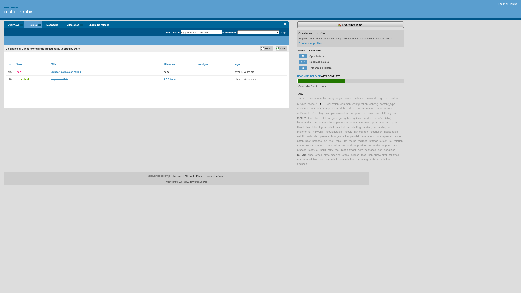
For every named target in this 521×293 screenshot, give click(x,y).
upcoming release (99, 25)
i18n (315, 122)
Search (285, 24)
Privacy (200, 176)
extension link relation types (379, 113)
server (301, 154)
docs (352, 108)
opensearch (326, 136)
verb (372, 159)
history (388, 118)
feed (310, 118)
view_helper (384, 159)
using (364, 159)
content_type (387, 104)
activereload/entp (159, 176)
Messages (52, 25)
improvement (341, 122)
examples (342, 113)
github (347, 118)
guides (357, 118)
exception (355, 113)
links (314, 127)
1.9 (299, 98)
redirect (362, 141)
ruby (360, 150)
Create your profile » (311, 43)
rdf (345, 141)
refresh (383, 141)
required (347, 145)
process (317, 141)
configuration (360, 104)
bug (380, 98)
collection (333, 104)
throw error (380, 155)
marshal (329, 127)
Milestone (169, 64)
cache (311, 104)
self (380, 150)
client (321, 103)
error (313, 113)
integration (356, 122)
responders (360, 145)
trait (299, 159)
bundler (301, 104)
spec (311, 155)
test (363, 155)
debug (343, 108)
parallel (354, 136)
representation (314, 145)
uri (358, 159)
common (345, 104)
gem (334, 118)
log (321, 127)
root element (348, 150)
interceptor (370, 122)
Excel (268, 48)
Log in (501, 3)
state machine (332, 155)
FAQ (185, 176)
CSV (283, 48)
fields (318, 118)
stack (318, 155)
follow (326, 118)
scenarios (370, 150)
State (20, 64)
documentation (365, 108)
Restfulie (11, 7)
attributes (358, 98)
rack (331, 141)
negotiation (376, 131)
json (394, 122)
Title (53, 64)
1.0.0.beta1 (170, 79)
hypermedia (304, 122)
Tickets (30, 25)
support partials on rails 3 (66, 72)
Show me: (231, 32)
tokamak (394, 155)
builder (395, 98)
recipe (352, 141)
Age (237, 64)
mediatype (384, 127)
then (370, 155)
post (308, 141)
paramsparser (384, 136)
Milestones (70, 25)
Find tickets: (173, 32)
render (300, 145)
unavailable (310, 159)
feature (301, 117)
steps (345, 155)
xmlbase (302, 164)
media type (369, 127)
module (348, 131)
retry (330, 150)
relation (398, 141)
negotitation (391, 131)
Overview (11, 25)
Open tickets (313, 56)
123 (10, 72)
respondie (374, 145)
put (325, 141)
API (192, 176)
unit (321, 159)
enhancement (384, 108)
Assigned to (205, 64)
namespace (361, 131)
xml (394, 159)
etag (320, 113)
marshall (341, 127)
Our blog (176, 176)
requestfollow (332, 145)
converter (302, 108)
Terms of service (214, 176)
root (337, 150)
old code (312, 136)
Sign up (513, 3)
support (355, 155)
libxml (300, 127)
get (341, 118)
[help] (283, 32)
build (386, 98)
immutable (325, 122)
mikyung (318, 131)
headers (377, 118)
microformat (304, 131)
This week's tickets (317, 68)
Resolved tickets (315, 62)
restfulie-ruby (18, 11)
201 (305, 98)
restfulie (313, 150)
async (339, 98)
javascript (384, 122)
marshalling (354, 127)
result (323, 150)
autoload (371, 98)
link (308, 127)
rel (390, 141)
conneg (373, 104)
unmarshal (331, 159)
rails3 (339, 141)
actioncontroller (318, 98)
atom (348, 98)
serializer (389, 150)
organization (341, 136)
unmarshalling (347, 159)
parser (397, 136)
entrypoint (303, 113)
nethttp (301, 136)
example (330, 113)
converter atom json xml (324, 108)
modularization (333, 131)
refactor (373, 141)
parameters (367, 136)
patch (300, 141)
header (367, 118)
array (331, 98)
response (387, 145)
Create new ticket (351, 24)
